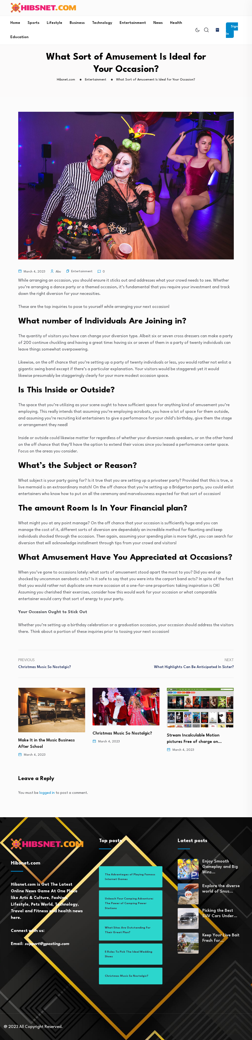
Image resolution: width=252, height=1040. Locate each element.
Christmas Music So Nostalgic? (95, 733)
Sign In (232, 30)
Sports (33, 23)
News (158, 23)
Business (77, 23)
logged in (47, 793)
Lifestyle (54, 23)
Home (15, 23)
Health (176, 23)
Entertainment (133, 23)
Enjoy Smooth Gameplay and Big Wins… (220, 866)
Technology (102, 23)
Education (19, 37)
